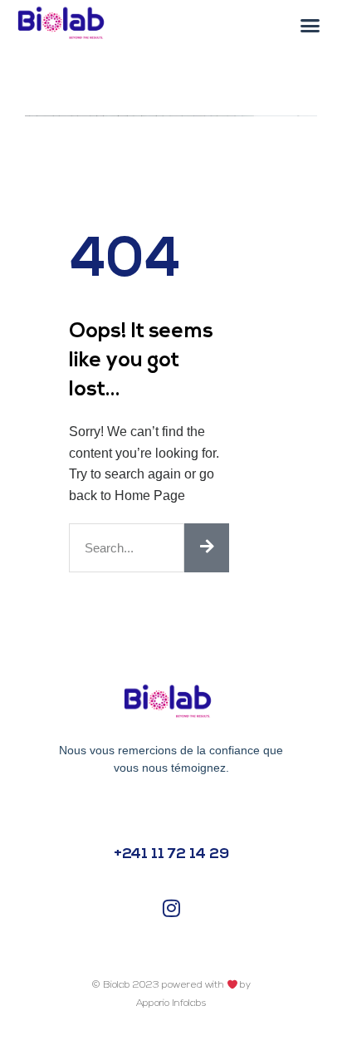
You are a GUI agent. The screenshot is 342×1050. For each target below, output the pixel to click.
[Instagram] (170, 908)
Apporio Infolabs (171, 1003)
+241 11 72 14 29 (171, 854)
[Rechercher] (206, 547)
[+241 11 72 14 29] (171, 810)
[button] (310, 26)
